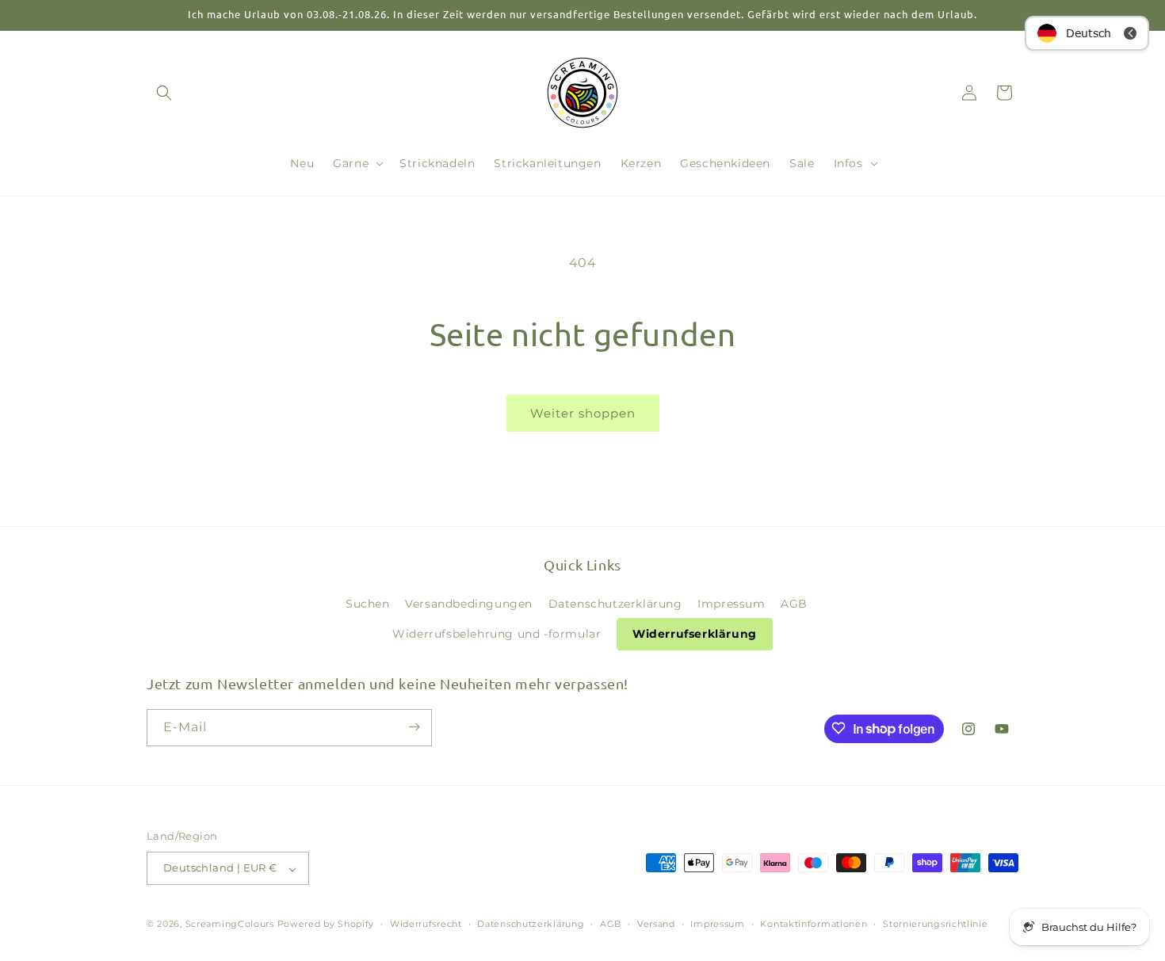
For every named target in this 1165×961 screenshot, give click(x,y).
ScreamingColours (229, 924)
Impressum (731, 603)
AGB (794, 603)
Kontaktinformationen (813, 923)
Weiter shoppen (583, 413)
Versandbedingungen (469, 603)
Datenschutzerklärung (615, 603)
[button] (164, 92)
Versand (656, 923)
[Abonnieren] (413, 727)
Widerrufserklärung (694, 634)
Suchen (368, 603)
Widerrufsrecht (426, 923)
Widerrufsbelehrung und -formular (496, 634)
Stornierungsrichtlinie (935, 923)
